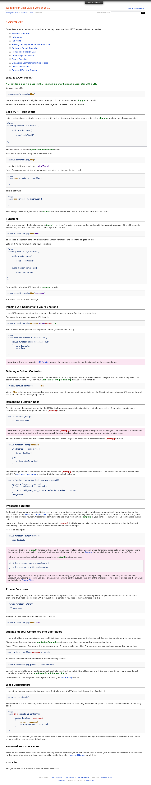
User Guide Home (27, 13)
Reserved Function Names (24, 70)
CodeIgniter (61, 780)
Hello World (17, 37)
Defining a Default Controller (25, 48)
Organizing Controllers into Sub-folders (30, 63)
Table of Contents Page (136, 8)
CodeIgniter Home (12, 13)
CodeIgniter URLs (56, 777)
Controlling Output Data (23, 55)
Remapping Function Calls (24, 52)
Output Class (28, 580)
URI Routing (43, 362)
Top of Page (70, 777)
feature (88, 552)
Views (27, 514)
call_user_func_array (26, 474)
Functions (16, 41)
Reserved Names (77, 755)
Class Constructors (20, 66)
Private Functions (20, 59)
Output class (40, 514)
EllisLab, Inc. (90, 780)
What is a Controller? (21, 33)
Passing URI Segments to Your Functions (31, 44)
